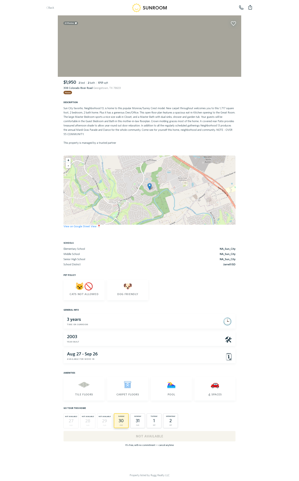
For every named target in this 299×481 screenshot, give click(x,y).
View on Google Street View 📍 (82, 226)
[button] (149, 186)
